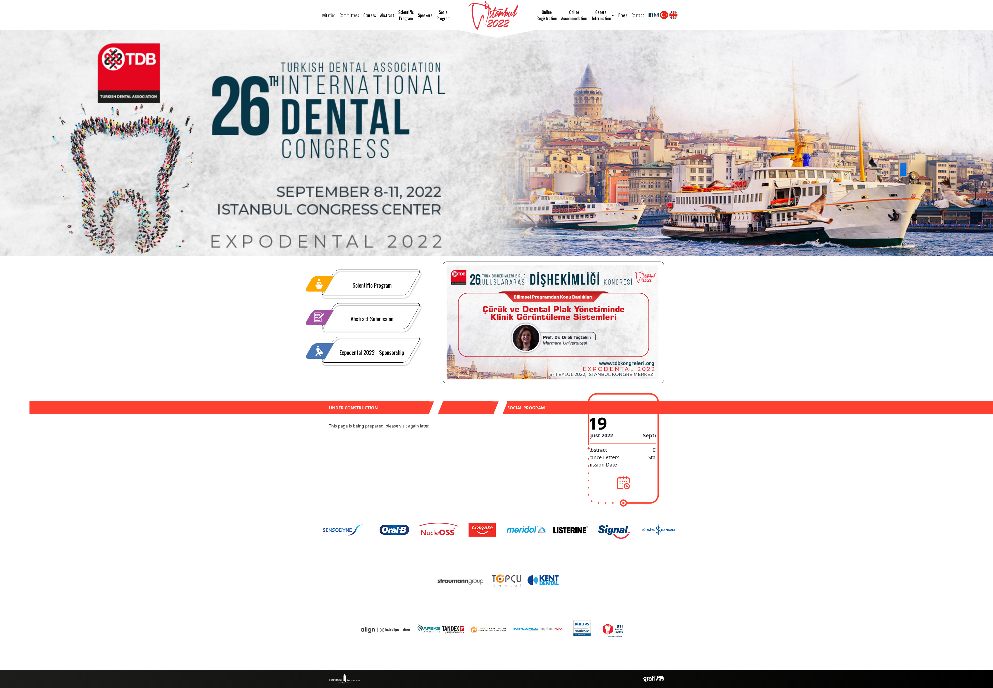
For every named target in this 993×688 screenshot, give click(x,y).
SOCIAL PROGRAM (526, 408)
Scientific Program (406, 15)
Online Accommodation (574, 15)
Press (622, 15)
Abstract (387, 15)
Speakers (425, 15)
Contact (637, 15)
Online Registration (547, 15)
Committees (349, 15)
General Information (601, 15)
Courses (369, 15)
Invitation (327, 16)
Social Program (443, 15)
